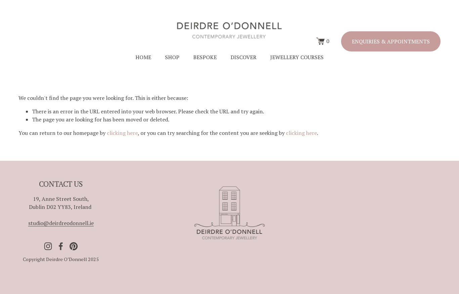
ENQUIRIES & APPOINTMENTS (391, 41)
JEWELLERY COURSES (297, 57)
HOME (143, 57)
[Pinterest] (74, 246)
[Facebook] (61, 246)
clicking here (122, 133)
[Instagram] (48, 246)
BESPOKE (205, 57)
